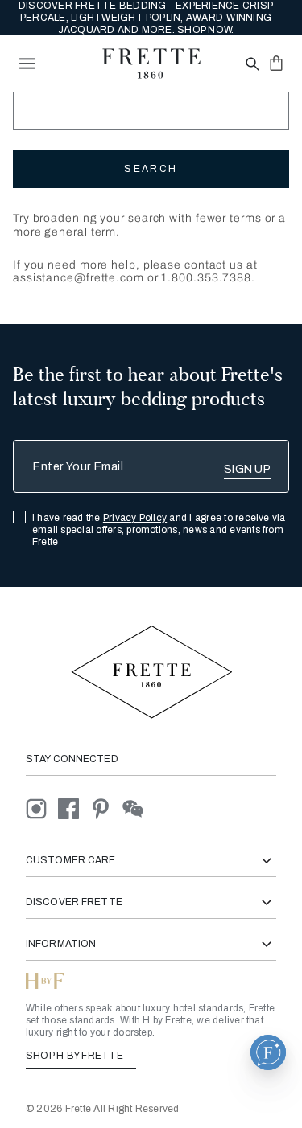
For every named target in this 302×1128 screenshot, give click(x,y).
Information (61, 944)
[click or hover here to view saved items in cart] (276, 62)
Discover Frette (74, 902)
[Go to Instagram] (42, 808)
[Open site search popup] (251, 65)
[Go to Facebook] (74, 808)
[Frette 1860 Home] (151, 63)
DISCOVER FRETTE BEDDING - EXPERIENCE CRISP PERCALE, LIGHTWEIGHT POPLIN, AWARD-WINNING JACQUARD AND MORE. (146, 17)
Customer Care (71, 860)
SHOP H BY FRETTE (76, 1055)
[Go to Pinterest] (106, 808)
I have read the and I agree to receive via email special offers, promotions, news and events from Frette (159, 530)
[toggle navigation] (27, 63)
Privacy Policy (135, 517)
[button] (268, 1052)
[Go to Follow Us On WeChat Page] (137, 808)
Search (150, 168)
